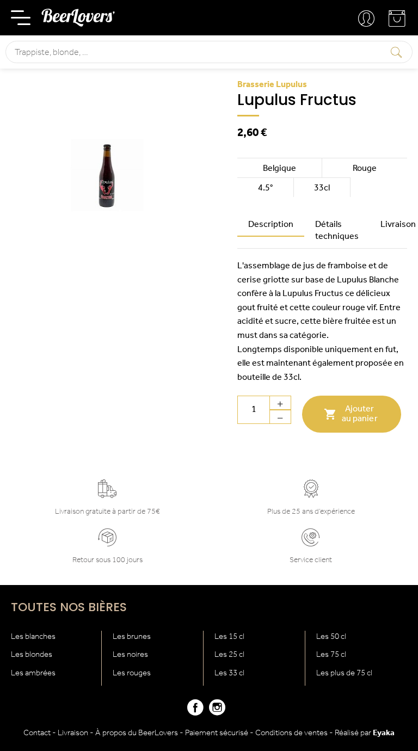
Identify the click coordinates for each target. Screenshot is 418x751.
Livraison (73, 733)
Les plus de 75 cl (344, 673)
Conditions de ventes (291, 733)
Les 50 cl (331, 637)
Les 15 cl (229, 637)
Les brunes (132, 637)
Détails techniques (337, 230)
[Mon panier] (398, 23)
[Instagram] (217, 712)
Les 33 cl (229, 673)
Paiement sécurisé (216, 733)
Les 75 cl (331, 655)
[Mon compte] (367, 19)
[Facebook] (195, 712)
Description (270, 224)
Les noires (130, 655)
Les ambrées (33, 673)
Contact (37, 733)
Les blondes (31, 655)
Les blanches (33, 637)
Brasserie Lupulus (272, 85)
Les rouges (132, 673)
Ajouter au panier (350, 414)
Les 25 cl (229, 655)
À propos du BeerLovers (136, 733)
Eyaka (384, 733)
